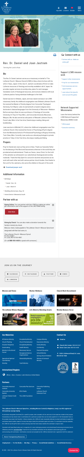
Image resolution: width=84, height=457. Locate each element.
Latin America (26, 375)
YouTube (50, 274)
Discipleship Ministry (25, 339)
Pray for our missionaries (70, 82)
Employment (6, 443)
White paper (66, 124)
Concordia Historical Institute (8, 387)
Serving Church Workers (44, 356)
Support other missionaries (71, 79)
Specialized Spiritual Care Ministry (8, 359)
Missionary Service (25, 350)
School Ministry (41, 353)
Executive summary (68, 127)
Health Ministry (24, 347)
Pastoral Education (42, 350)
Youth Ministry (23, 363)
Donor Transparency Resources (14, 437)
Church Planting (7, 342)
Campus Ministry (42, 339)
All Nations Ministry (8, 339)
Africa (8, 375)
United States (36, 375)
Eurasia (18, 375)
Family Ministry (41, 345)
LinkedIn (13, 279)
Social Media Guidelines (46, 443)
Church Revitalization (25, 342)
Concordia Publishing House (43, 387)
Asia (13, 375)
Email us (62, 339)
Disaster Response (8, 345)
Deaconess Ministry (43, 342)
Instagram (32, 274)
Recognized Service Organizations (25, 354)
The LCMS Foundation (26, 396)
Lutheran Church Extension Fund (42, 392)
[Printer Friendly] (55, 55)
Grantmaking (6, 347)
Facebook (14, 274)
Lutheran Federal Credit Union (9, 397)
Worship (4, 363)
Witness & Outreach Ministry (43, 359)
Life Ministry (40, 347)
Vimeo (64, 274)
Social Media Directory (64, 443)
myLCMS (59, 10)
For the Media (17, 443)
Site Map (27, 443)
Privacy (34, 443)
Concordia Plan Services (26, 386)
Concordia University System (8, 392)
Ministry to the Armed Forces (8, 351)
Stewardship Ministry (25, 358)
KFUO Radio (23, 391)
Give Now (11, 212)
